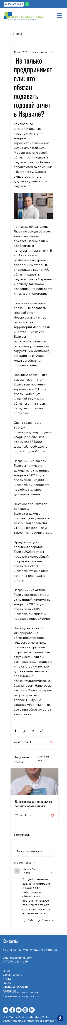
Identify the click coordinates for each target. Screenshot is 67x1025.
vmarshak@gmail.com (17, 957)
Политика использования (20, 992)
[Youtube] (19, 1010)
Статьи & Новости (15, 987)
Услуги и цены (12, 974)
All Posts (16, 33)
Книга (7, 979)
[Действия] (51, 871)
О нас (7, 971)
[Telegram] (5, 1010)
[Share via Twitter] (24, 730)
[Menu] (59, 15)
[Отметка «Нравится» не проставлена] (24, 920)
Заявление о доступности (21, 996)
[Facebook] (12, 1010)
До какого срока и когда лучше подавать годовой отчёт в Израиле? (33, 803)
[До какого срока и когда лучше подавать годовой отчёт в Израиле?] (34, 781)
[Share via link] (41, 730)
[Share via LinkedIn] (33, 730)
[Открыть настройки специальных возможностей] (60, 1018)
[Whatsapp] (27, 4)
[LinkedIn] (32, 1010)
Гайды (7, 982)
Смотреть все (43, 758)
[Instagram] (25, 1010)
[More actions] (51, 52)
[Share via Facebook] (15, 730)
